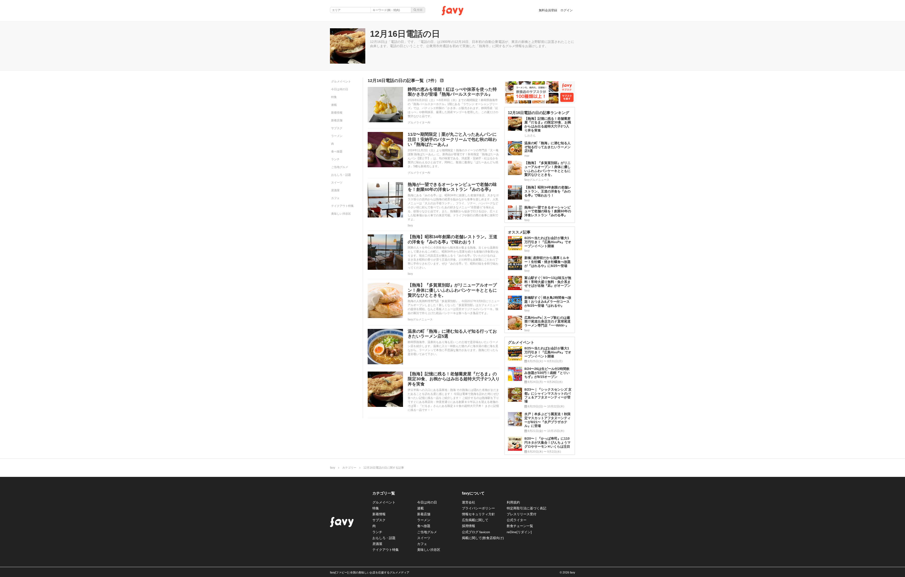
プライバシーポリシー (478, 508)
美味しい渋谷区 (341, 213)
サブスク (336, 128)
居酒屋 (335, 190)
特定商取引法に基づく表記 (526, 508)
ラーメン (336, 136)
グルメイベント (341, 81)
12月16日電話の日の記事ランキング (538, 113)
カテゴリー (349, 467)
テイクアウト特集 (342, 206)
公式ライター (517, 520)
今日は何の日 (339, 89)
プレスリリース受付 (521, 514)
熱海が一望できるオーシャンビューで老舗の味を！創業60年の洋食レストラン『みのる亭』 (452, 187)
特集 (334, 97)
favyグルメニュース (420, 319)
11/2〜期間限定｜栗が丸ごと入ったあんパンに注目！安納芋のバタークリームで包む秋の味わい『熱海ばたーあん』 (452, 139)
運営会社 (468, 502)
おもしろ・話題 (341, 174)
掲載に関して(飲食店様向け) (483, 538)
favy (410, 225)
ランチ (335, 159)
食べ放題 (336, 151)
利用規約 (513, 502)
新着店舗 (336, 120)
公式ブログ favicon (476, 532)
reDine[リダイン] (519, 532)
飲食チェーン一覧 (520, 526)
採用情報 (468, 526)
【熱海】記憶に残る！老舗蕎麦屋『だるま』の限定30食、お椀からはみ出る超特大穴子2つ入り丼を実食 (454, 379)
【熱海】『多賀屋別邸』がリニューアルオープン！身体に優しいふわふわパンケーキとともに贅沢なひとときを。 (452, 290)
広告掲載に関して (475, 520)
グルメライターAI (419, 122)
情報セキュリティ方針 (478, 514)
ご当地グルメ (339, 167)
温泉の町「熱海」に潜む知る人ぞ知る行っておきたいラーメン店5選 (452, 334)
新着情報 (336, 112)
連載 (334, 104)
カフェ (335, 198)
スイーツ (336, 182)
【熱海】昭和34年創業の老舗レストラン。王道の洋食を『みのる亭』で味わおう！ (452, 239)
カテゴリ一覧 (383, 493)
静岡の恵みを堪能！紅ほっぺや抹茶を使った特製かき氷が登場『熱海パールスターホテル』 (452, 92)
